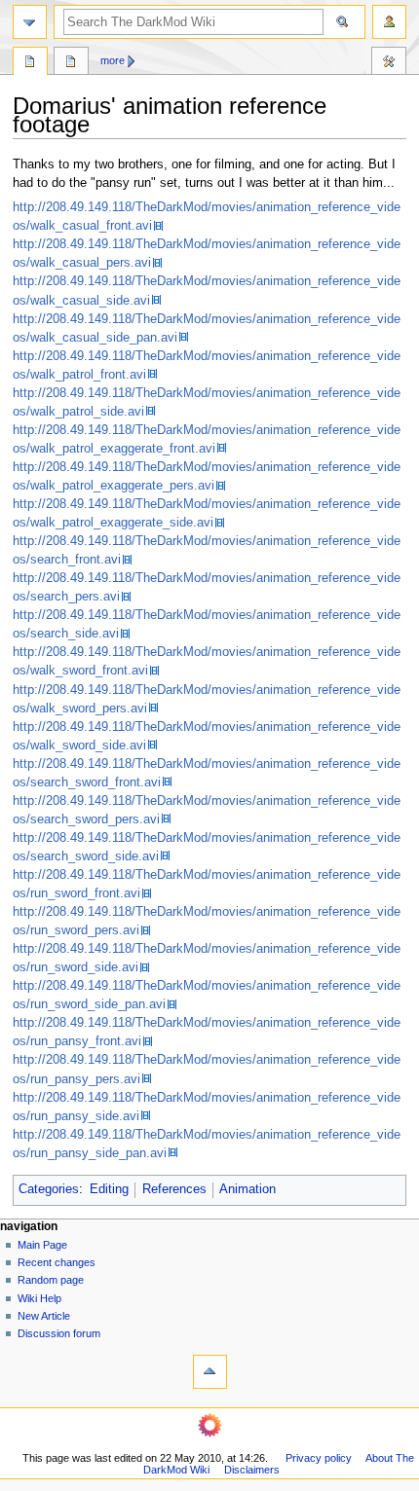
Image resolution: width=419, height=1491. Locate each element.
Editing (109, 1189)
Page (30, 63)
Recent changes (56, 1262)
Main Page (42, 1245)
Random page (51, 1280)
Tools (388, 63)
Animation (247, 1189)
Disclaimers (252, 1469)
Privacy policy (319, 1458)
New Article (44, 1316)
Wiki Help (39, 1298)
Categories (49, 1189)
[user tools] (389, 22)
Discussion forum (59, 1333)
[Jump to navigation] (30, 22)
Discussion (71, 63)
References (174, 1189)
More (112, 60)
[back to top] (210, 1372)
